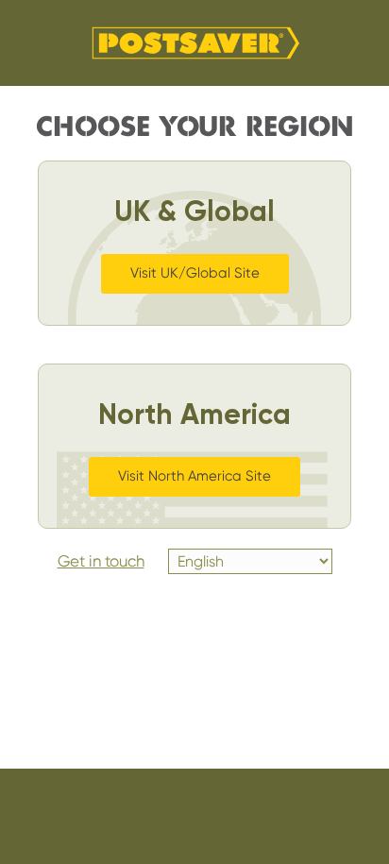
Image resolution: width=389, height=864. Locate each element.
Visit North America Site (194, 475)
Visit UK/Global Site (195, 272)
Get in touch (101, 560)
